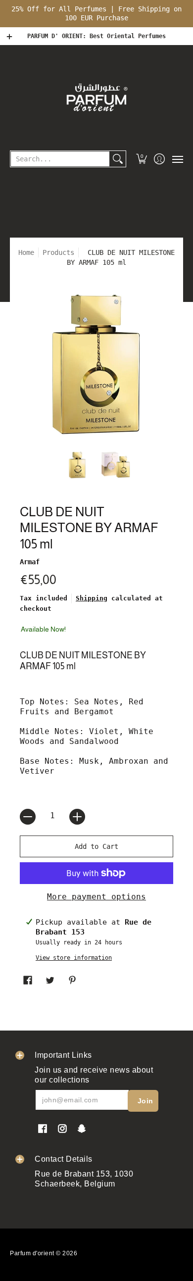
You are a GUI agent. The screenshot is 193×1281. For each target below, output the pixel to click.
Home (26, 252)
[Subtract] (28, 817)
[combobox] (60, 159)
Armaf (30, 562)
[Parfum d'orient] (96, 97)
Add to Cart (96, 846)
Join (145, 1101)
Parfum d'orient (32, 1253)
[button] (141, 159)
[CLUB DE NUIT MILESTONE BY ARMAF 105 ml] (77, 464)
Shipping (91, 598)
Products (58, 252)
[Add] (77, 817)
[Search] (118, 159)
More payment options (96, 896)
